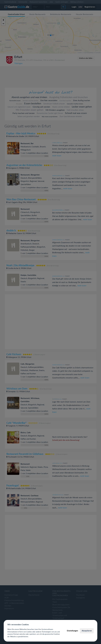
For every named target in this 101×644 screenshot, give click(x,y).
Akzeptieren (87, 631)
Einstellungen (72, 631)
